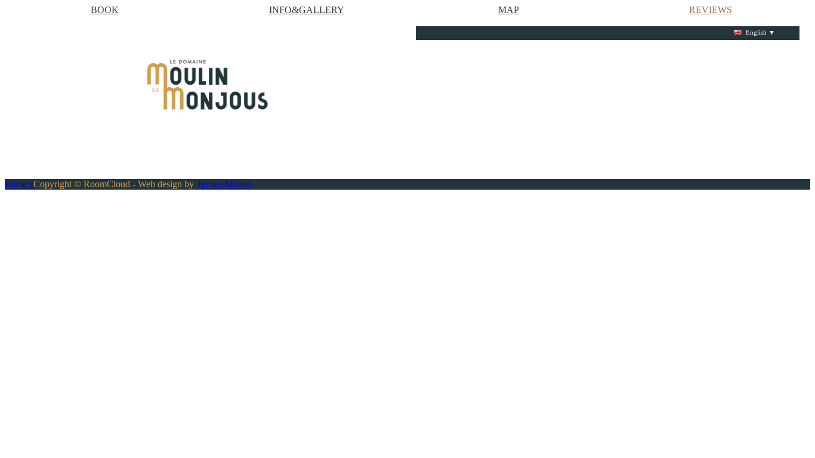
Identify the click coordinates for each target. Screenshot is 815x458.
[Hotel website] (207, 84)
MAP (508, 10)
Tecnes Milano (224, 184)
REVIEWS (710, 10)
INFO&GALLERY (306, 10)
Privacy (19, 184)
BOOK (105, 10)
